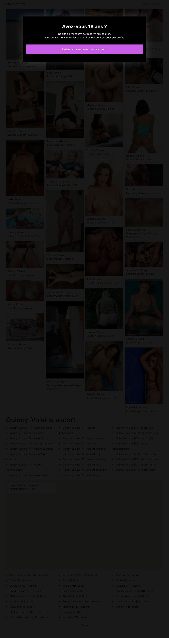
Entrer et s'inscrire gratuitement (84, 49)
